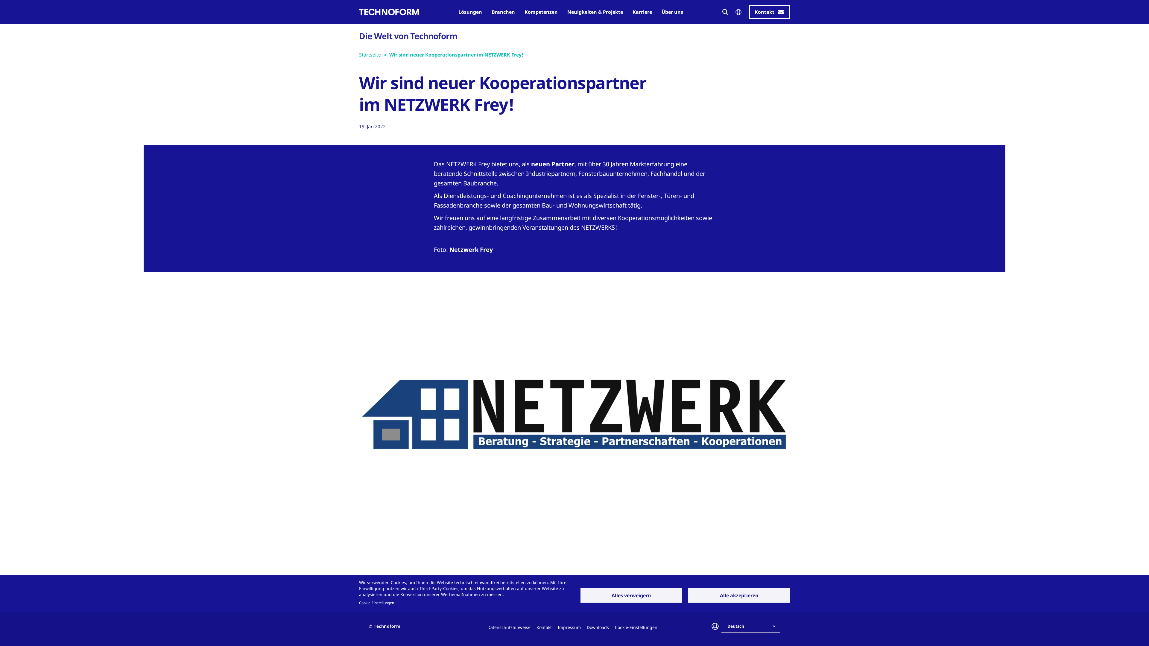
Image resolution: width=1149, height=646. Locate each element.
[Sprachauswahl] (738, 12)
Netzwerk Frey (471, 250)
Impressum (569, 627)
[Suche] (725, 12)
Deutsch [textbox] (735, 626)
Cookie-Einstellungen (376, 602)
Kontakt (544, 627)
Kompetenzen (541, 12)
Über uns (672, 12)
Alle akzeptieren (739, 595)
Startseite (370, 54)
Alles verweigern (631, 595)
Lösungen (470, 12)
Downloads (598, 627)
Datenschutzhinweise (509, 627)
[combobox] (753, 626)
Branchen (503, 12)
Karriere (642, 12)
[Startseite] (389, 12)
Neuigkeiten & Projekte (595, 12)
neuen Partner (552, 164)
